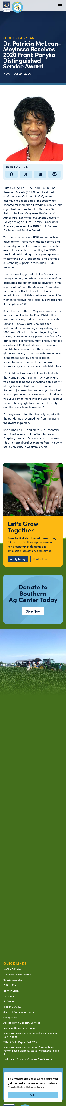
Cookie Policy (16, 1087)
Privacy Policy (35, 1087)
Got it (33, 1095)
